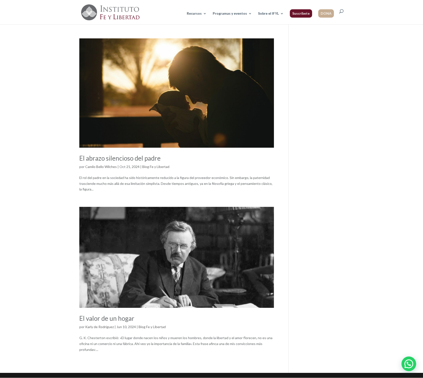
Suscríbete (301, 13)
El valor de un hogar (106, 318)
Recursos (194, 13)
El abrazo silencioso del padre (120, 158)
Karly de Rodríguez (99, 327)
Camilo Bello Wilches (101, 167)
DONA (326, 13)
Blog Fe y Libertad (155, 167)
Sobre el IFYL (268, 13)
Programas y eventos (230, 13)
